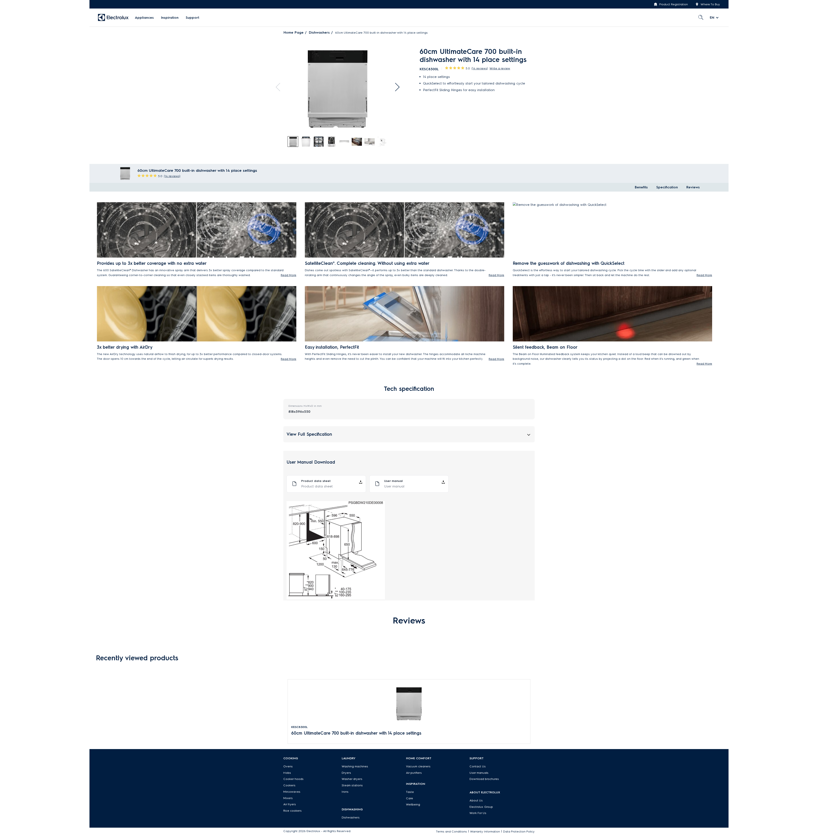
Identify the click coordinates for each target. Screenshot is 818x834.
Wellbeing (413, 804)
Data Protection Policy (519, 831)
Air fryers (289, 804)
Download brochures (484, 779)
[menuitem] (144, 17)
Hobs (287, 773)
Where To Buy (710, 4)
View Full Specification (309, 434)
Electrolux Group (481, 807)
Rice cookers (292, 811)
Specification (667, 187)
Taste (410, 792)
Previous (280, 87)
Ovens (288, 766)
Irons (345, 792)
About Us (476, 800)
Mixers (288, 798)
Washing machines (355, 766)
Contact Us (477, 766)
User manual (394, 486)
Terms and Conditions (451, 831)
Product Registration (673, 4)
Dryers (346, 773)
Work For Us (477, 813)
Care (409, 798)
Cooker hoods (293, 779)
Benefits (641, 187)
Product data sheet (317, 486)
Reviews (693, 187)
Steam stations (352, 785)
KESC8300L (299, 727)
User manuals (478, 773)
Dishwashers (319, 32)
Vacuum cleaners (418, 766)
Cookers (289, 785)
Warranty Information (485, 831)
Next (395, 87)
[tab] (293, 141)
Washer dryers (352, 779)
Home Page (294, 32)
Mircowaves (291, 792)
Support (192, 18)
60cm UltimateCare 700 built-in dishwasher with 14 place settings (356, 733)
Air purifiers (414, 773)
